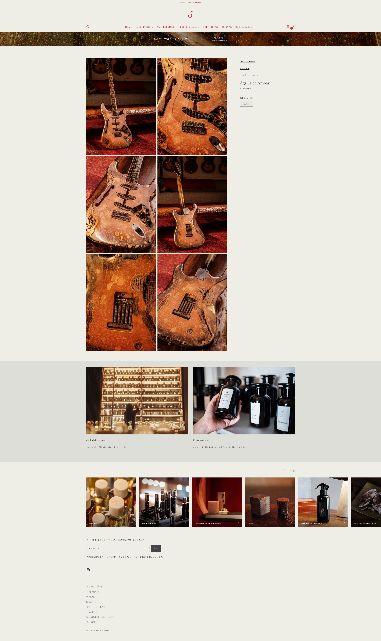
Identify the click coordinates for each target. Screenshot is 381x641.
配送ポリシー (92, 601)
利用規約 (90, 596)
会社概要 (90, 622)
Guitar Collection (247, 61)
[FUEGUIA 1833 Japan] (190, 14)
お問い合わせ (92, 591)
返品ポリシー (92, 612)
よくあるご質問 (94, 586)
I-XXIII (246, 103)
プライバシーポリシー (97, 607)
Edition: (248, 97)
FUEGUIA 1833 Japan (101, 630)
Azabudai (245, 68)
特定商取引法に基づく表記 (99, 617)
